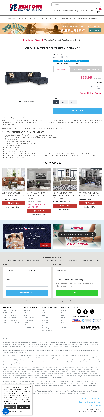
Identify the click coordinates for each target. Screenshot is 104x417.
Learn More (56, 10)
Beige (73, 102)
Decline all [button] (24, 407)
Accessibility (45, 320)
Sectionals (40, 40)
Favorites (90, 10)
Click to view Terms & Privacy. (64, 287)
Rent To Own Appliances (10, 315)
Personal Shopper (28, 317)
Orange (64, 102)
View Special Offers (12, 207)
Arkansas (64, 310)
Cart (100, 9)
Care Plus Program (29, 327)
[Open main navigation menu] (5, 8)
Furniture (11, 18)
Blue (56, 102)
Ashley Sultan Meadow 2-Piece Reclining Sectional (90, 194)
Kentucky (63, 320)
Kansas (63, 317)
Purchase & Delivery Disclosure (91, 93)
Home (25, 40)
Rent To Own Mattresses (10, 313)
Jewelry (56, 18)
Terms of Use (45, 325)
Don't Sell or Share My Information (90, 402)
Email (8, 280)
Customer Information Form (49, 330)
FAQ (25, 313)
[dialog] (17, 400)
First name (9, 270)
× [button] (30, 387)
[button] (17, 412)
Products (7, 307)
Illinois (63, 313)
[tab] (62, 69)
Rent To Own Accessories (10, 320)
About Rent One (31, 307)
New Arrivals (94, 18)
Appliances (46, 18)
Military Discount (28, 320)
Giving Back (27, 315)
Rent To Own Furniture (9, 310)
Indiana (63, 315)
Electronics (34, 18)
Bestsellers (82, 18)
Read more (14, 403)
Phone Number (61, 270)
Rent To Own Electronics (10, 317)
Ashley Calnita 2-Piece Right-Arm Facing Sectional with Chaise (64, 195)
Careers (26, 322)
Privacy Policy (59, 301)
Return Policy (45, 328)
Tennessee (64, 327)
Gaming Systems (68, 18)
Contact (44, 310)
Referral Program (28, 325)
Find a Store (68, 11)
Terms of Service (70, 301)
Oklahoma (64, 325)
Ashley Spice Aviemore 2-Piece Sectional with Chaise (13, 194)
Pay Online (79, 10)
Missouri (63, 322)
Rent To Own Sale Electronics (11, 322)
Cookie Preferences (94, 405)
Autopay (44, 315)
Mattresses (22, 18)
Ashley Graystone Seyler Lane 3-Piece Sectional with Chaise (39, 195)
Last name (31, 270)
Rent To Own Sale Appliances (11, 325)
